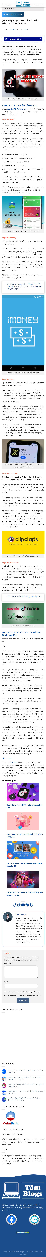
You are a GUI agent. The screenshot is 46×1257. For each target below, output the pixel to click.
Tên (6, 982)
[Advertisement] (23, 1037)
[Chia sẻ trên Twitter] (19, 905)
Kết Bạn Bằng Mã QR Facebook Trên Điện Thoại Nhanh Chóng (24, 1099)
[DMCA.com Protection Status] (23, 1232)
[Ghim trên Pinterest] (23, 905)
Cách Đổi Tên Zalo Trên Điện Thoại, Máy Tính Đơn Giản (25, 1071)
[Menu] (3, 3)
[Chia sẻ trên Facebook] (15, 905)
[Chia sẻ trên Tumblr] (31, 905)
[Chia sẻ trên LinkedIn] (27, 905)
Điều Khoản (23, 1254)
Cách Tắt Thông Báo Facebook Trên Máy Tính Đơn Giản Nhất (26, 1085)
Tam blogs (24, 29)
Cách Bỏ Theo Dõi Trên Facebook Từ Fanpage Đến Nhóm (26, 1092)
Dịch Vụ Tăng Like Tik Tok (29, 596)
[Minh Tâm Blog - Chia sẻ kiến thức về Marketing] (23, 3)
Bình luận (8, 963)
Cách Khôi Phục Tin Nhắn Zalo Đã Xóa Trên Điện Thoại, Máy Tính (25, 1078)
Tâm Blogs (13, 762)
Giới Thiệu (29, 1252)
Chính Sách (38, 1252)
